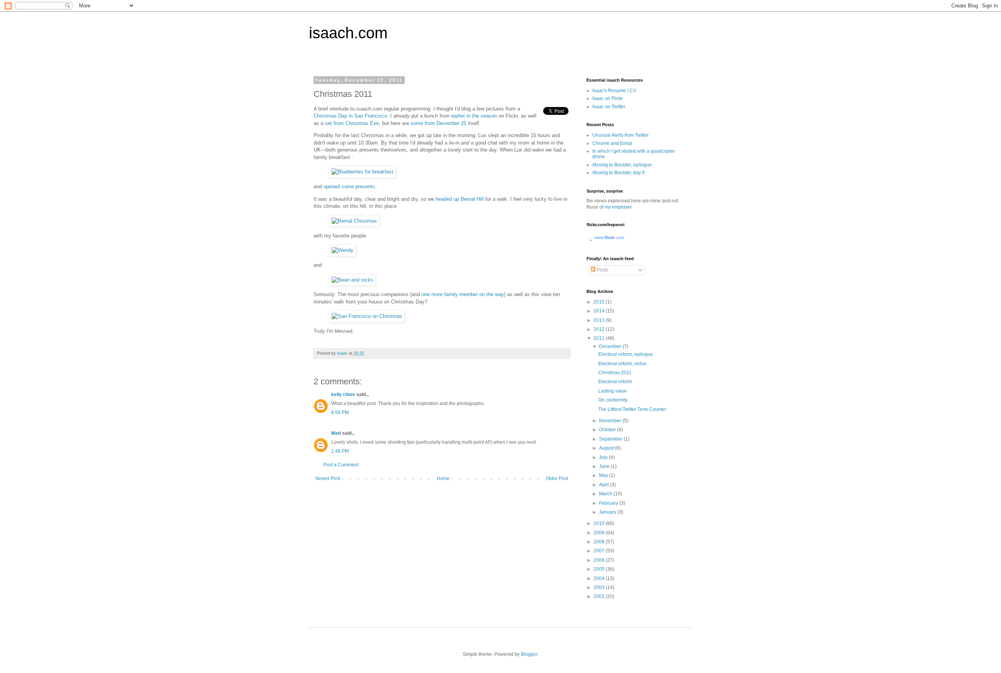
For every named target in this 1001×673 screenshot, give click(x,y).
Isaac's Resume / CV (614, 90)
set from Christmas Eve (352, 123)
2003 (600, 587)
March (606, 493)
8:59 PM (340, 412)
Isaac (343, 353)
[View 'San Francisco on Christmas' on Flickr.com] (367, 316)
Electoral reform (615, 381)
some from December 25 (438, 123)
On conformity (613, 400)
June (605, 466)
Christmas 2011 (614, 372)
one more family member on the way (463, 294)
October (608, 429)
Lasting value (612, 391)
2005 (600, 569)
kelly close (343, 394)
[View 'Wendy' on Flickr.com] (342, 250)
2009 (600, 533)
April (604, 484)
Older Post (557, 478)
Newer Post (328, 478)
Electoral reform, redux (622, 363)
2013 (600, 320)
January (608, 512)
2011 (600, 338)
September (611, 439)
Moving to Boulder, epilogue (622, 165)
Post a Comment (341, 465)
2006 (600, 560)
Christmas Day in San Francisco (350, 116)
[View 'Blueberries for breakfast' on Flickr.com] (362, 172)
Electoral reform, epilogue (625, 354)
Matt (336, 433)
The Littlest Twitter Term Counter (632, 409)
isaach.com (348, 32)
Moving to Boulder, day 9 (618, 172)
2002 (600, 596)
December (610, 346)
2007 (600, 550)
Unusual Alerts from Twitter (620, 135)
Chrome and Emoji (612, 143)
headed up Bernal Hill (460, 199)
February (609, 503)
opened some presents (349, 186)
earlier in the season (474, 116)
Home (443, 478)
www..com (609, 237)
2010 (600, 523)
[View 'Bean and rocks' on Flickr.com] (352, 280)
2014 (600, 311)
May (604, 475)
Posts (602, 270)
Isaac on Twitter (608, 106)
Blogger (529, 654)
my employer (618, 207)
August (607, 448)
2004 (600, 578)
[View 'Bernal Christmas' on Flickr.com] (354, 221)
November (610, 420)
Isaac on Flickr (607, 98)
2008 (600, 541)
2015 (600, 302)
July (604, 457)
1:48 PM (340, 451)
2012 (600, 329)
